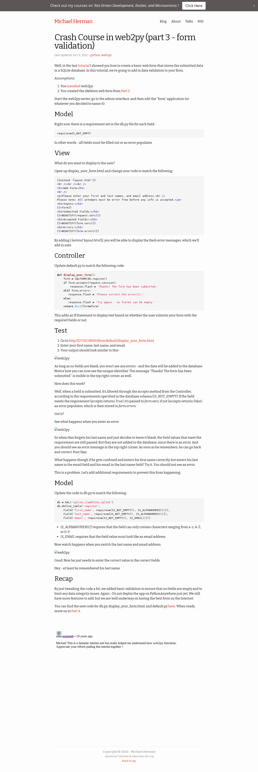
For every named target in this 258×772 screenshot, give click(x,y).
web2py (106, 55)
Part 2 (125, 91)
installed (73, 86)
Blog (163, 21)
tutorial (83, 66)
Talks (189, 21)
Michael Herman (73, 21)
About (176, 21)
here (171, 606)
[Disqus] (129, 679)
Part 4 (75, 611)
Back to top (129, 760)
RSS (201, 21)
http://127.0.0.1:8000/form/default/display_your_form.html (111, 341)
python (95, 55)
